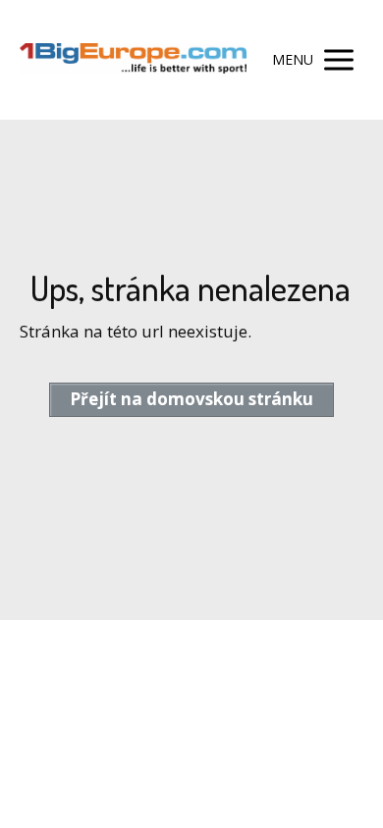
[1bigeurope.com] (133, 60)
